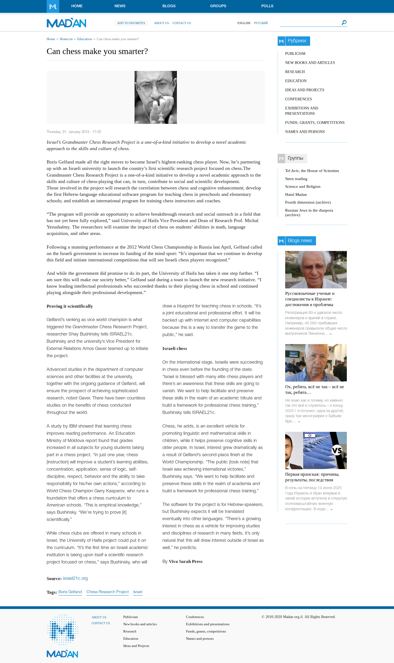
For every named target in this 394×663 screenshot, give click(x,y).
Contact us (182, 23)
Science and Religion (303, 186)
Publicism (295, 54)
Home (77, 6)
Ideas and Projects (304, 90)
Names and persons (305, 132)
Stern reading (296, 179)
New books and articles (310, 63)
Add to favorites (131, 23)
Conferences (298, 99)
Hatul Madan (296, 194)
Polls (267, 6)
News (119, 6)
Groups (218, 6)
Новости (66, 39)
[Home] (66, 20)
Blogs (169, 6)
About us (161, 23)
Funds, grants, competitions (315, 123)
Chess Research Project (108, 592)
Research (295, 72)
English (243, 23)
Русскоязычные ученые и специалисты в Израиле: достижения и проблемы (309, 299)
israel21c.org (75, 579)
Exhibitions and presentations (207, 624)
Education (84, 39)
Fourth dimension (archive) (308, 202)
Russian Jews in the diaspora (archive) (309, 212)
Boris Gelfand (70, 592)
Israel (137, 592)
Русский (261, 23)
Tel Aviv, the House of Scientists (312, 171)
